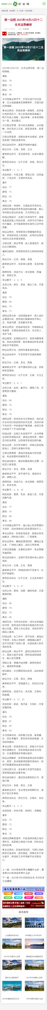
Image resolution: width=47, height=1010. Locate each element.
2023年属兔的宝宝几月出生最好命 (12, 999)
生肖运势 (28, 11)
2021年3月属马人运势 (12, 956)
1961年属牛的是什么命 (34, 999)
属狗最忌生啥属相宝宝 (34, 956)
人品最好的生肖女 (12, 935)
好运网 (12, 11)
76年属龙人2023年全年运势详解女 (34, 935)
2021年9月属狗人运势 (34, 978)
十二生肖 (20, 11)
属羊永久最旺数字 (12, 978)
